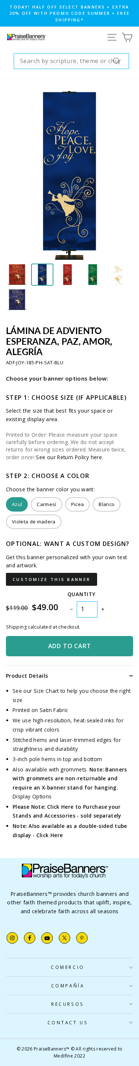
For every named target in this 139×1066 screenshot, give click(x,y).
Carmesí (46, 504)
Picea (77, 504)
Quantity (81, 594)
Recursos (67, 1004)
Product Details (27, 675)
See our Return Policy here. (69, 457)
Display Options (32, 796)
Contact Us (67, 1022)
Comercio (67, 967)
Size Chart (46, 690)
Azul (17, 504)
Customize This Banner (51, 579)
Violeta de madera (34, 521)
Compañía (67, 985)
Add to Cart (69, 646)
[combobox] (71, 61)
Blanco (107, 504)
